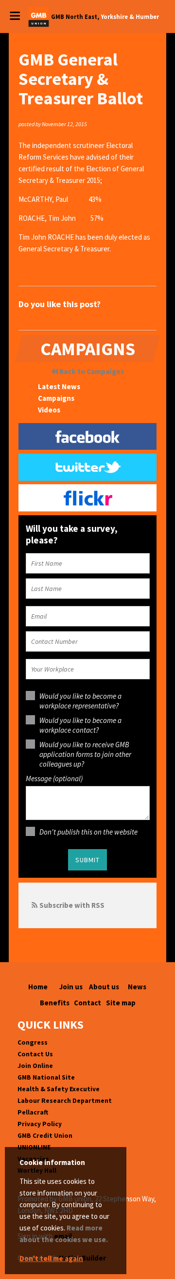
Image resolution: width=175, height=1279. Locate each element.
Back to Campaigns (91, 371)
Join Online (35, 1066)
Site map (121, 1002)
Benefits (55, 1002)
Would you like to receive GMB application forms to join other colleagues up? (85, 754)
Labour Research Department (65, 1101)
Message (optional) (54, 778)
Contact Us (35, 1054)
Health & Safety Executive (59, 1089)
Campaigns (56, 398)
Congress (33, 1042)
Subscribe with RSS (72, 905)
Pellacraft (33, 1112)
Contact (87, 1002)
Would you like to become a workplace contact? (80, 725)
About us (104, 986)
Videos (49, 409)
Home (38, 986)
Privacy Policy (40, 1124)
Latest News (59, 386)
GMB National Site (46, 1077)
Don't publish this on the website (88, 831)
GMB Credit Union (45, 1135)
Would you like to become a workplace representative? (80, 700)
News (137, 986)
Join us (71, 986)
